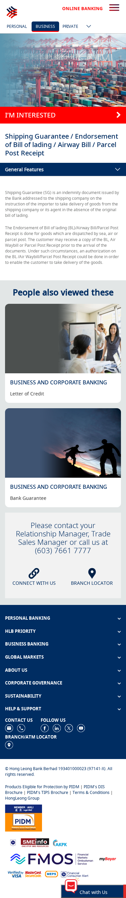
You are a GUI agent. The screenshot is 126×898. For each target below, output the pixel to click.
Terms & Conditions (91, 792)
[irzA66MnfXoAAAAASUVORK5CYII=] (21, 727)
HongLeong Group (22, 798)
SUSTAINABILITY (23, 696)
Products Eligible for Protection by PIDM (42, 787)
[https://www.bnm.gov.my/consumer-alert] (74, 874)
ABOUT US (16, 670)
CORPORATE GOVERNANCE (33, 683)
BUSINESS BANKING (26, 644)
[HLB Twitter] (69, 727)
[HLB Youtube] (81, 727)
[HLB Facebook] (45, 727)
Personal (17, 26)
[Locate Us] (9, 744)
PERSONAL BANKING (27, 618)
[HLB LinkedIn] (57, 727)
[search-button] (114, 8)
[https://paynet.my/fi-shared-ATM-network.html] (51, 873)
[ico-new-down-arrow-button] (87, 26)
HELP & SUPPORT (23, 709)
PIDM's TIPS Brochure (47, 792)
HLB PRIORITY (20, 631)
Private (70, 26)
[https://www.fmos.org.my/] (52, 858)
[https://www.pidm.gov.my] (23, 817)
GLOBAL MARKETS (24, 657)
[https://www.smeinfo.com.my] (35, 842)
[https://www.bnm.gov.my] (13, 842)
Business (45, 26)
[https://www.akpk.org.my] (60, 842)
